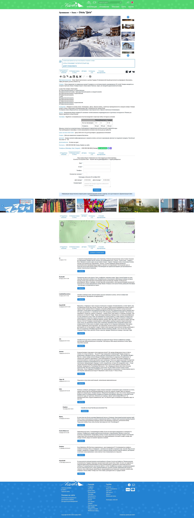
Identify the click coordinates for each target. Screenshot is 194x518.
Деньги (108, 494)
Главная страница (66, 488)
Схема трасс (91, 490)
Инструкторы (91, 498)
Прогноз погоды (92, 505)
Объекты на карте (93, 509)
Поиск (74, 13)
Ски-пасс (90, 489)
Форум (131, 7)
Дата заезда (78, 180)
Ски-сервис (91, 501)
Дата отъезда (97, 180)
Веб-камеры (91, 507)
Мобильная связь (111, 496)
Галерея (90, 503)
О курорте (90, 487)
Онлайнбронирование (101, 71)
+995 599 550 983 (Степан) (89, 148)
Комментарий (78, 183)
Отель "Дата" (85, 12)
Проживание (64, 13)
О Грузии (108, 487)
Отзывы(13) (92, 71)
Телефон (79, 170)
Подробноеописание (64, 71)
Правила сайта (65, 491)
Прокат (90, 499)
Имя (80, 163)
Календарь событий (111, 499)
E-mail (80, 167)
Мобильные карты (93, 510)
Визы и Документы (111, 489)
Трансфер (90, 494)
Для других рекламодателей (69, 501)
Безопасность (92, 496)
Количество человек (76, 174)
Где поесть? (109, 492)
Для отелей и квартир (67, 499)
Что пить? (109, 490)
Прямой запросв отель (75, 71)
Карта (123, 7)
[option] (89, 36)
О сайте (63, 489)
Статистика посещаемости (68, 497)
